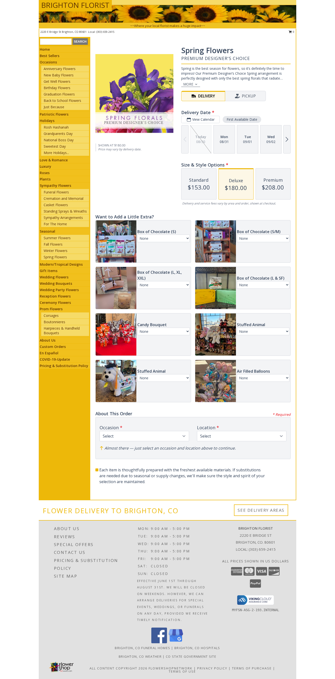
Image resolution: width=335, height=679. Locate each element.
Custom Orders (53, 346)
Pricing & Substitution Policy (64, 365)
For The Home (55, 224)
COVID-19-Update (55, 359)
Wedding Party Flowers (59, 289)
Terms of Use (182, 671)
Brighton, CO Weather (140, 656)
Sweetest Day (55, 146)
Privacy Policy (212, 668)
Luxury (45, 166)
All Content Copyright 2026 (118, 668)
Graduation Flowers (59, 94)
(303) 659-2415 (105, 32)
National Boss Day (59, 140)
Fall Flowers (53, 244)
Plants (45, 179)
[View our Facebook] (159, 642)
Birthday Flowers (57, 87)
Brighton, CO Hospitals (197, 648)
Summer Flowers (57, 238)
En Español (49, 353)
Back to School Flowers (62, 100)
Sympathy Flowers (55, 185)
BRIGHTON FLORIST (75, 5)
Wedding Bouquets (56, 283)
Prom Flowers (51, 309)
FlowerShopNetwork (171, 668)
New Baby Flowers (59, 75)
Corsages (51, 315)
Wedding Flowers (54, 277)
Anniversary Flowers (60, 68)
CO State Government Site (191, 656)
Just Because (54, 107)
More (188, 84)
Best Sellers (49, 55)
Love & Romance (54, 160)
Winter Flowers (55, 250)
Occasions (48, 62)
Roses (45, 172)
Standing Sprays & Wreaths (65, 211)
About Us (47, 340)
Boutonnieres (54, 322)
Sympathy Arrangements (63, 217)
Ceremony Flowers (55, 302)
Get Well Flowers (57, 81)
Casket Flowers (56, 205)
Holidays (47, 120)
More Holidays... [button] (56, 152)
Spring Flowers (55, 257)
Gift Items (48, 270)
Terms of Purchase (252, 668)
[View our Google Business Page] (176, 642)
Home (45, 49)
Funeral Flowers (56, 192)
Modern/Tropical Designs (61, 264)
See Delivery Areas (261, 510)
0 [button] (293, 32)
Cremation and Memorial (63, 198)
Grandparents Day (58, 133)
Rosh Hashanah (56, 127)
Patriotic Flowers (54, 114)
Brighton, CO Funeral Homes (142, 648)
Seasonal (47, 231)
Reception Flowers (55, 296)
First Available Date (242, 119)
